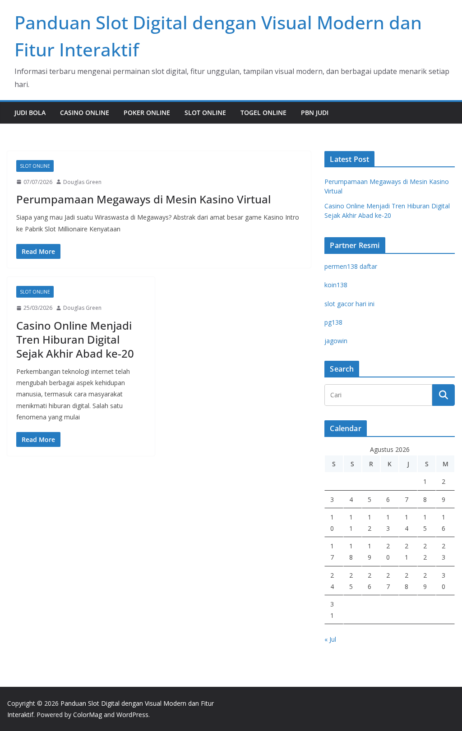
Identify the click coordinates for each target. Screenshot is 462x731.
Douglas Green (82, 182)
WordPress (132, 714)
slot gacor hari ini (349, 303)
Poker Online (147, 112)
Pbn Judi (314, 112)
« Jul (330, 639)
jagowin (335, 340)
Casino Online (84, 112)
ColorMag (87, 714)
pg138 (333, 322)
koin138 (335, 284)
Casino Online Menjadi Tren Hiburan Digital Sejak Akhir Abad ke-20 (75, 339)
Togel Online (263, 112)
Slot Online (205, 112)
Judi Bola (30, 112)
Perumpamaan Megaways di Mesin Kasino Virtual (143, 199)
